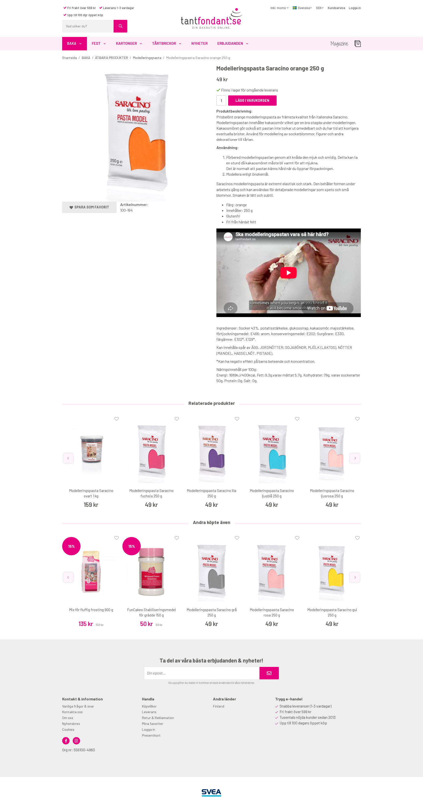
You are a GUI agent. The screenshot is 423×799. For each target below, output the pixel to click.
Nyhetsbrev (71, 723)
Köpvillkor (149, 706)
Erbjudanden (230, 43)
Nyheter (199, 43)
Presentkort (151, 735)
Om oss (67, 718)
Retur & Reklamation (158, 718)
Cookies (68, 729)
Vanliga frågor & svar (78, 706)
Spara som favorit (91, 207)
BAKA (71, 43)
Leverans (149, 712)
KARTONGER (126, 43)
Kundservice (336, 8)
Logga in (355, 8)
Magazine (339, 43)
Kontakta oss (72, 712)
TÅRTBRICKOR (164, 43)
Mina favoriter (152, 723)
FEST (96, 43)
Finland (218, 706)
